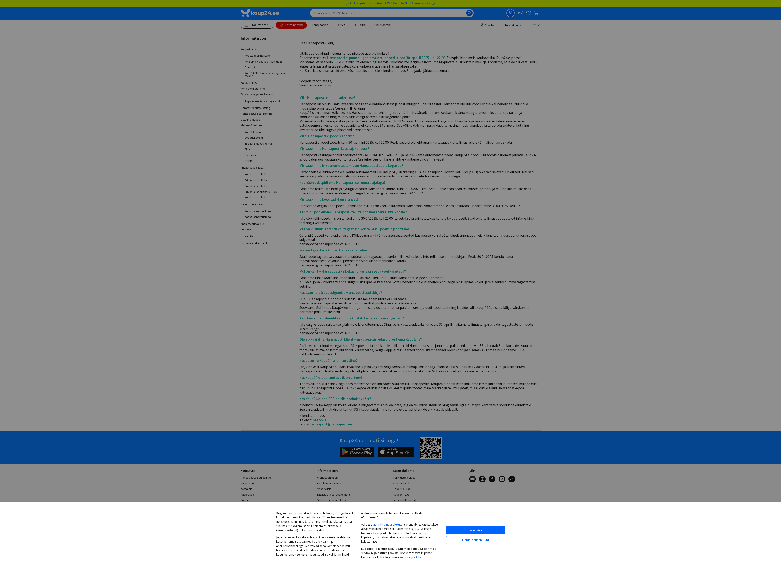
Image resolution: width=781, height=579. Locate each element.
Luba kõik (475, 530)
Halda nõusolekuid (475, 540)
